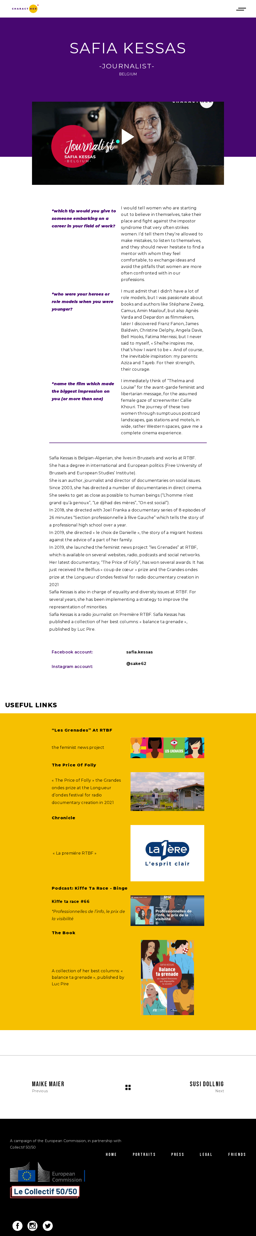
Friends (237, 1154)
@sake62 (136, 663)
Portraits (144, 1154)
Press (177, 1154)
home (111, 1154)
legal (206, 1154)
